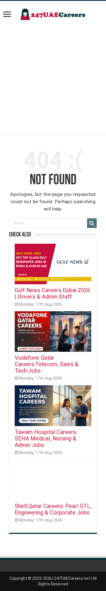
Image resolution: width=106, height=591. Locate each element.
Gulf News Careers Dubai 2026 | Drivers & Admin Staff (52, 293)
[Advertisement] (53, 81)
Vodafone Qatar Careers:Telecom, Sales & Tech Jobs (47, 364)
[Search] (92, 223)
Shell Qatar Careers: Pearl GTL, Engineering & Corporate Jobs (53, 509)
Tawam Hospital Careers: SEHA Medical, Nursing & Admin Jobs (46, 438)
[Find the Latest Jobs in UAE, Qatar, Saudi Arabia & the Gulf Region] (53, 13)
